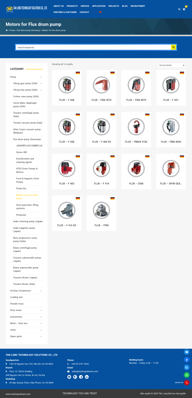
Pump (12, 30)
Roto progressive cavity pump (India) (25, 240)
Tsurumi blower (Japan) (25, 277)
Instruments (16, 316)
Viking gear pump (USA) (25, 83)
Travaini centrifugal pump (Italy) (26, 115)
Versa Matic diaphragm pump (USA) (25, 105)
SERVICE (85, 6)
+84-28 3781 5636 (80, 364)
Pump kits (21, 188)
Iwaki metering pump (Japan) (28, 221)
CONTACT (84, 12)
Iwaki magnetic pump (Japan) (24, 230)
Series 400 (21, 152)
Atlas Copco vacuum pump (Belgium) (27, 131)
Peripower (21, 215)
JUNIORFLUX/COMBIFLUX (29, 145)
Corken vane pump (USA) (26, 96)
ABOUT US (59, 6)
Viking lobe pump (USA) (25, 90)
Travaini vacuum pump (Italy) (27, 122)
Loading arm (16, 297)
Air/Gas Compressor (20, 290)
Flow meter (16, 310)
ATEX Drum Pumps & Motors (27, 170)
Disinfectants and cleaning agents (25, 160)
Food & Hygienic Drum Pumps (27, 180)
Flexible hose (17, 303)
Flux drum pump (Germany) (28, 30)
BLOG (125, 6)
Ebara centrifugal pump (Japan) (25, 249)
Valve (13, 330)
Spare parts (16, 336)
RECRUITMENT (138, 6)
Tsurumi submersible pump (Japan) (27, 259)
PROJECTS (113, 6)
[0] (184, 9)
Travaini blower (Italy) (24, 284)
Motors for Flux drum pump (27, 197)
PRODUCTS (72, 6)
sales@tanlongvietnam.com (85, 371)
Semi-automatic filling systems (27, 207)
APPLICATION (98, 6)
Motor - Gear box (18, 323)
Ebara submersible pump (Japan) (25, 269)
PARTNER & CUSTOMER (65, 12)
